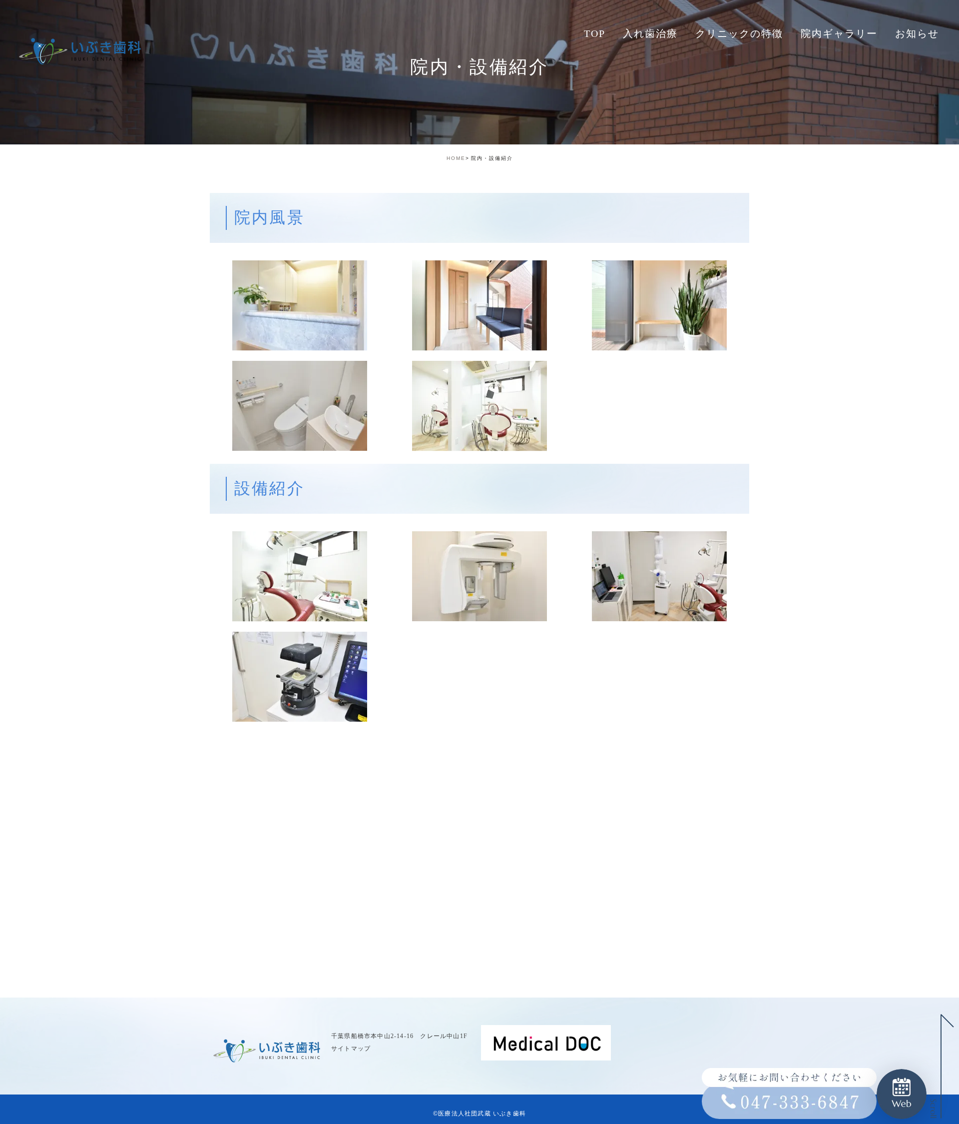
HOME (456, 158)
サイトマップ (351, 1048)
